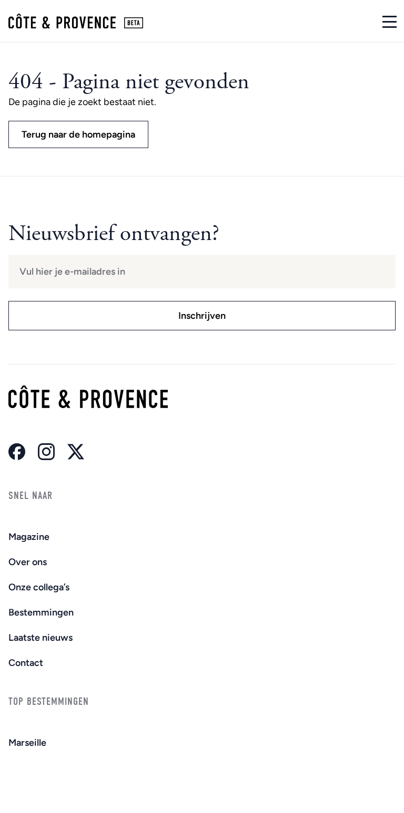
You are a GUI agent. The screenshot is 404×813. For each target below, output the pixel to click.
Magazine (28, 537)
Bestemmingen (41, 612)
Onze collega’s (38, 587)
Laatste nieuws (40, 637)
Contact (25, 663)
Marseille (27, 742)
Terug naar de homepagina (78, 134)
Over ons (27, 562)
